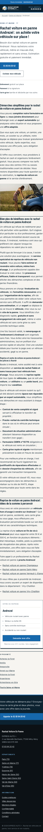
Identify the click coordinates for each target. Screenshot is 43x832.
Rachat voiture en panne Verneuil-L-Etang (23, 573)
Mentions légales (9, 805)
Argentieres (5, 678)
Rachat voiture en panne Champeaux (20, 565)
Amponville (4, 667)
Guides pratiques (9, 797)
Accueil (5, 15)
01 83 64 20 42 (9, 65)
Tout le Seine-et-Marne (10, 687)
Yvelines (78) (7, 767)
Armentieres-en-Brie (9, 682)
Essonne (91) (7, 771)
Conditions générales (11, 813)
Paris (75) (6, 759)
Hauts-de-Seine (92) (10, 774)
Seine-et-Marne (15, 15)
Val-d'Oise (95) (8, 786)
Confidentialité (8, 809)
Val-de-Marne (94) (9, 782)
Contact (5, 816)
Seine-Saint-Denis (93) (11, 778)
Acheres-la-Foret (7, 659)
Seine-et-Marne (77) (10, 763)
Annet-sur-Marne (7, 671)
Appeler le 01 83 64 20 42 (14, 716)
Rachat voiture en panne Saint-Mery (20, 569)
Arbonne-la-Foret (7, 674)
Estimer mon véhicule (12, 73)
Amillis (3, 663)
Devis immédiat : (22, 2)
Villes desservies (9, 801)
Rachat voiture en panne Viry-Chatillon (21, 591)
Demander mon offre (21, 638)
